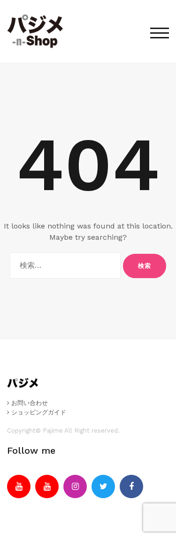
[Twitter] (103, 486)
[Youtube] (19, 486)
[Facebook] (131, 486)
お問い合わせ (28, 402)
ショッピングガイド (37, 412)
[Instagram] (75, 486)
